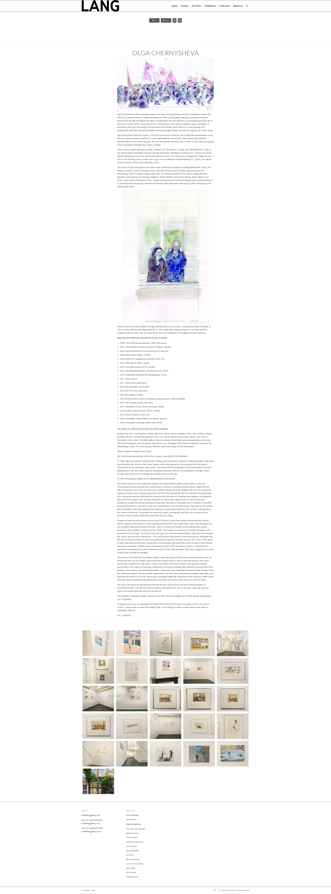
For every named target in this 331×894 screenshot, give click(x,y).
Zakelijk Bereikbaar (243, 890)
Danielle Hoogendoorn (135, 842)
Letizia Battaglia (132, 815)
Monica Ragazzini (133, 859)
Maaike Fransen (132, 833)
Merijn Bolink (131, 819)
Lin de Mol (130, 855)
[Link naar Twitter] (215, 890)
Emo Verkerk (131, 872)
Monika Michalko (132, 850)
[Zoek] (247, 6)
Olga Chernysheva (133, 824)
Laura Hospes (131, 846)
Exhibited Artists (132, 877)
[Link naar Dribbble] (219, 890)
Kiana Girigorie (132, 837)
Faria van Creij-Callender (135, 829)
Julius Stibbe (131, 868)
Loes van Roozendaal (134, 864)
